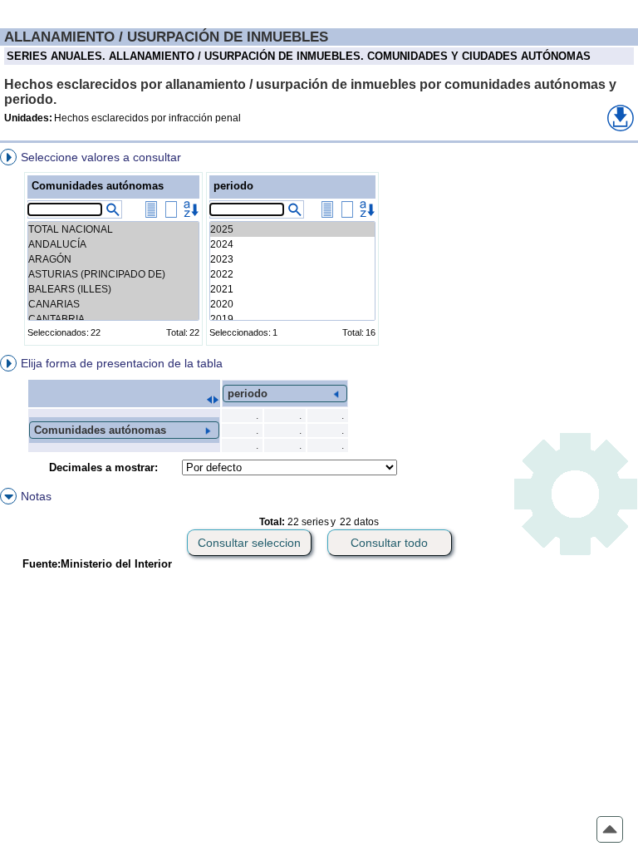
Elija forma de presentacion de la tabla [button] (122, 363)
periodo (233, 186)
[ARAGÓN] (113, 259)
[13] (292, 259)
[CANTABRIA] (113, 319)
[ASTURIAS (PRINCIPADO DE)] (113, 274)
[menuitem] (319, 250)
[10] (292, 304)
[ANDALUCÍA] (113, 244)
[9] (292, 319)
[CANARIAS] (113, 304)
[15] (292, 229)
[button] (620, 118)
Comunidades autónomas (98, 186)
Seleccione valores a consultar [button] (101, 157)
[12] (292, 274)
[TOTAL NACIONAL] (113, 229)
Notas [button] (36, 496)
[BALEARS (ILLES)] (113, 289)
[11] (292, 289)
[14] (292, 244)
